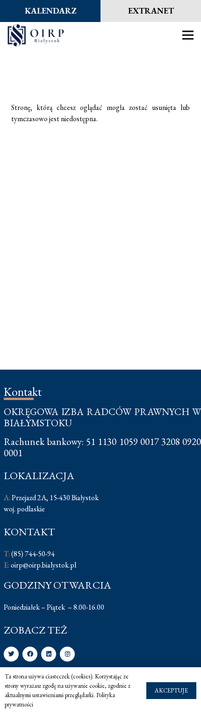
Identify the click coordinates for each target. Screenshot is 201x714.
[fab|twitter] (11, 654)
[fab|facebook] (29, 654)
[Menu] (188, 35)
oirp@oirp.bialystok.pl (43, 565)
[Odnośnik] (35, 35)
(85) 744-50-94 (33, 554)
